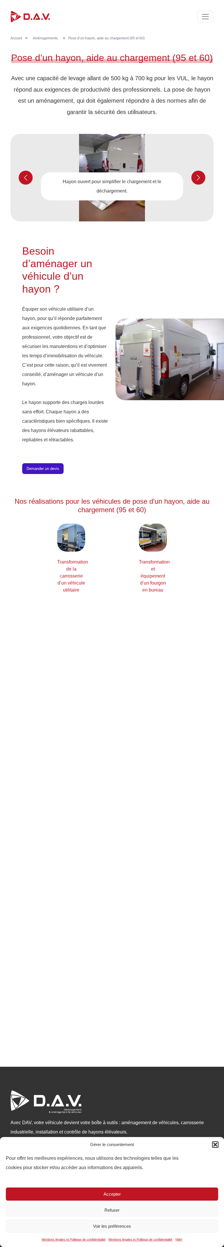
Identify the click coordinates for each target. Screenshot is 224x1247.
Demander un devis (43, 468)
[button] (215, 1145)
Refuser (112, 1210)
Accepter (112, 1194)
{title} (178, 1239)
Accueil (16, 38)
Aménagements (45, 38)
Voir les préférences (112, 1226)
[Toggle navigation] (205, 16)
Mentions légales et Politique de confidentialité (74, 1239)
